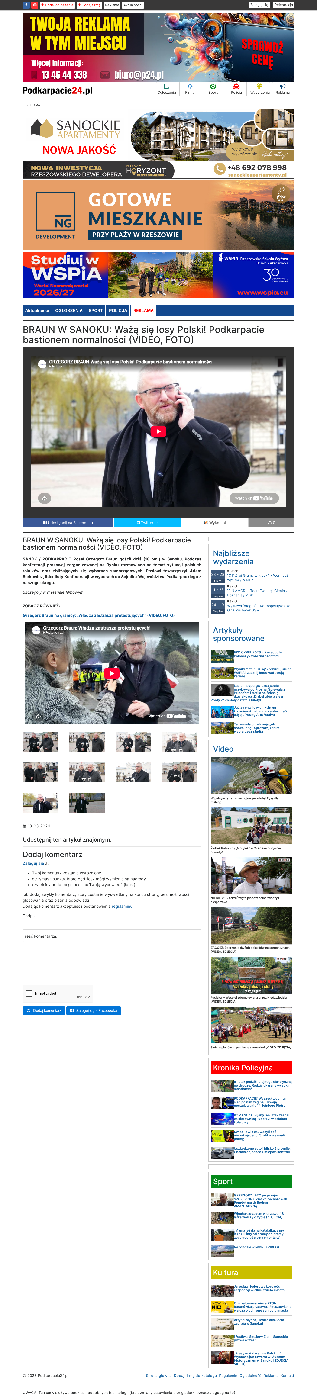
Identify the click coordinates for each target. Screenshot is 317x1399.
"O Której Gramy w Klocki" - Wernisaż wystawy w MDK (257, 575)
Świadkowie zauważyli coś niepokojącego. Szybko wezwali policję (259, 1135)
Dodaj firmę (91, 5)
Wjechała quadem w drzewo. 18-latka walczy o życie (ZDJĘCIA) (259, 1215)
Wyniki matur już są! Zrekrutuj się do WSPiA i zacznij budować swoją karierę (263, 672)
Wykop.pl (217, 522)
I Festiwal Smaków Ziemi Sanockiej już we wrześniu (261, 1338)
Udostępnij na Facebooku (70, 522)
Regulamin (228, 1375)
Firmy (189, 92)
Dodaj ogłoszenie (59, 5)
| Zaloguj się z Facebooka (95, 1011)
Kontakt (287, 1375)
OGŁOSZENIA (69, 310)
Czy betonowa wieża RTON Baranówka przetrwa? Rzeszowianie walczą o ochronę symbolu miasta (262, 1306)
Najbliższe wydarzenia (233, 557)
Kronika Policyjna (243, 1067)
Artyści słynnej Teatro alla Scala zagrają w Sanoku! (259, 1321)
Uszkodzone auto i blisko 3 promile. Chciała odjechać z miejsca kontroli (262, 1150)
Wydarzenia (260, 92)
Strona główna (158, 1375)
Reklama (112, 5)
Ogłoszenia (167, 92)
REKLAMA (143, 310)
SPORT (96, 310)
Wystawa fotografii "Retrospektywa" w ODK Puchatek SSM (258, 606)
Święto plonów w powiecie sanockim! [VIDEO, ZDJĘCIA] (251, 1047)
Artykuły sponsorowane (239, 634)
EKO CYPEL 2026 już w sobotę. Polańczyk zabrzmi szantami (258, 654)
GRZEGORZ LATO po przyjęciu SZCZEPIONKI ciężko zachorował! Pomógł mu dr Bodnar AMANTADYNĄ (260, 1200)
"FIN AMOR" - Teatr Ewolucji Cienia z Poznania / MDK (257, 591)
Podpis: (30, 915)
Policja (236, 92)
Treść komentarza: (40, 936)
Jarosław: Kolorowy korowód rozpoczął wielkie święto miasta (259, 1288)
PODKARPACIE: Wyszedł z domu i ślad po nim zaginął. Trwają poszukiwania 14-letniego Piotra (260, 1101)
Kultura (225, 1272)
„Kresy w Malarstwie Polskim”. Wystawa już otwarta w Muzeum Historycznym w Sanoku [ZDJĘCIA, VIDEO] (261, 1358)
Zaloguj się (259, 5)
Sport (213, 92)
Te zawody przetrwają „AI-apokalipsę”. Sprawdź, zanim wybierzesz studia (256, 727)
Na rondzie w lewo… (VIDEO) (256, 1247)
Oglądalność (250, 1375)
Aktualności (132, 5)
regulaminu (122, 906)
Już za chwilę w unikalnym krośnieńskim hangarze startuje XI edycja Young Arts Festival (261, 711)
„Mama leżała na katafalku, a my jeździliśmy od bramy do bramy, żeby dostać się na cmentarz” (259, 1233)
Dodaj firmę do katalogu (195, 1375)
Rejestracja (284, 5)
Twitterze (149, 522)
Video (223, 748)
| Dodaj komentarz (45, 1011)
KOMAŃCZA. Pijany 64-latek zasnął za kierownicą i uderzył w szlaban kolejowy (261, 1118)
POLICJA (118, 310)
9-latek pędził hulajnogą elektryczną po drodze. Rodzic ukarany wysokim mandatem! (263, 1085)
